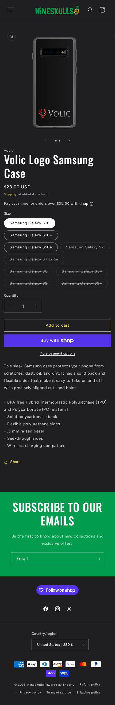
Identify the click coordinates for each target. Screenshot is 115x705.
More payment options (57, 353)
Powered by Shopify (59, 684)
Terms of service (59, 692)
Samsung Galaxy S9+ (85, 284)
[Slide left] (46, 141)
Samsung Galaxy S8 (31, 272)
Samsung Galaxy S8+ (85, 272)
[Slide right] (69, 141)
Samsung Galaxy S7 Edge (37, 260)
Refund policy (90, 684)
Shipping (10, 194)
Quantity (11, 295)
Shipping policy (88, 692)
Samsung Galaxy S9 (31, 284)
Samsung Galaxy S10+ (31, 235)
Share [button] (15, 462)
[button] (11, 10)
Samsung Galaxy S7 (88, 248)
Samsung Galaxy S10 (30, 223)
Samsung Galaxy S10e (31, 247)
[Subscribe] (98, 559)
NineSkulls (35, 684)
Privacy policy (30, 692)
